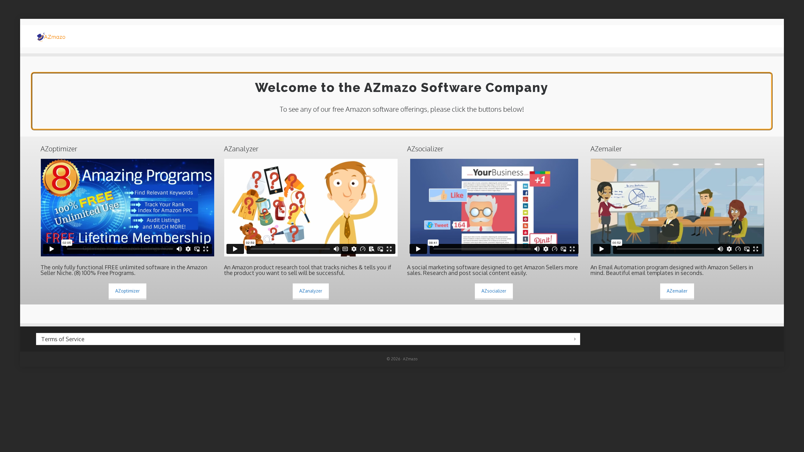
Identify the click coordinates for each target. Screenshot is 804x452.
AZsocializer (493, 290)
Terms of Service (62, 339)
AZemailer (677, 290)
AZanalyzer (310, 290)
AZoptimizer (127, 290)
